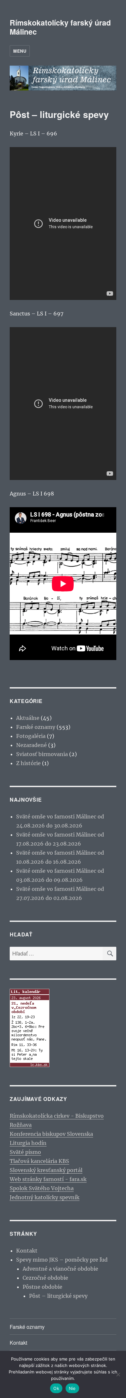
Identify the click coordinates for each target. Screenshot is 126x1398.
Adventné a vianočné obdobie (60, 1268)
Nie (72, 1388)
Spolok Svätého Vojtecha (42, 1188)
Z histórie (28, 763)
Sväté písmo (25, 1152)
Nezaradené (31, 745)
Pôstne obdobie (42, 1287)
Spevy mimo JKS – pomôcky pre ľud (62, 1259)
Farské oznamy (35, 727)
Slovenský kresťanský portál (46, 1170)
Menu (19, 51)
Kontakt (26, 1250)
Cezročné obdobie (45, 1278)
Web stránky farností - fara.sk (48, 1179)
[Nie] (118, 1374)
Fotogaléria (31, 736)
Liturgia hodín (28, 1143)
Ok (56, 1388)
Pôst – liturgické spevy (58, 1296)
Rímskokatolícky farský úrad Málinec (60, 27)
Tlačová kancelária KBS (39, 1161)
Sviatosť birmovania (42, 754)
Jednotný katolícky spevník (44, 1197)
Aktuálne (27, 718)
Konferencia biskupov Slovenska (51, 1134)
